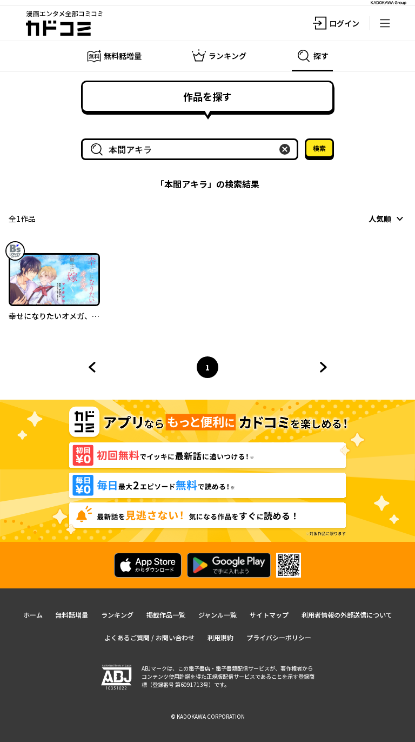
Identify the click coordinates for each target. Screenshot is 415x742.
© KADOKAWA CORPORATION (208, 716)
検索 (319, 148)
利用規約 (220, 637)
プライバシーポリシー (278, 637)
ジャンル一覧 (217, 614)
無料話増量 (72, 614)
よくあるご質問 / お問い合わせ (149, 637)
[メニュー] (385, 23)
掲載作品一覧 (165, 614)
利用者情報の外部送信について (347, 614)
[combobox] (192, 149)
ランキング (117, 614)
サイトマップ (269, 614)
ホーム (33, 614)
